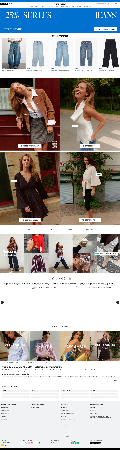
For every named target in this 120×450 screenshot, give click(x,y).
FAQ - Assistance (64, 407)
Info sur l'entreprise (94, 413)
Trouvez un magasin (37, 404)
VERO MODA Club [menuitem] (87, 6)
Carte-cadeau (3, 427)
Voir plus (116, 380)
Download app (4, 419)
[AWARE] (45, 346)
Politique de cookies (64, 433)
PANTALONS (35, 397)
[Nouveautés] (30, 114)
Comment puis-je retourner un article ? (68, 419)
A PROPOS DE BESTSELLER (97, 404)
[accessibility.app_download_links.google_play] (93, 443)
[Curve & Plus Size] (105, 346)
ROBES (4, 393)
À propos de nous (4, 407)
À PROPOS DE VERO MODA (8, 404)
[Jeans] (60, 20)
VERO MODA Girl (114, 376)
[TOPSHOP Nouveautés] (75, 346)
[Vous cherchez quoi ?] (108, 3)
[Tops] (90, 132)
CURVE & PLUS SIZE (66, 390)
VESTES (4, 390)
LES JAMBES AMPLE (66, 393)
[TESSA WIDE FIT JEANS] (60, 253)
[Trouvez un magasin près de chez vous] (111, 3)
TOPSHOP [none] (10, 3)
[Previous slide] (1, 54)
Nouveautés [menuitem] (31, 6)
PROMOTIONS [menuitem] (50, 6)
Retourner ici (63, 416)
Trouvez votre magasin (35, 407)
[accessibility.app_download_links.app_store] (99, 443)
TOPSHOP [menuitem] (56, 6)
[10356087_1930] (30, 170)
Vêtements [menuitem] (37, 6)
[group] (12, 56)
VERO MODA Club (5, 413)
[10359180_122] (90, 170)
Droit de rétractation (64, 427)
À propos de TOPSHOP (5, 410)
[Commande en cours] (118, 3)
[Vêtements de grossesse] (15, 346)
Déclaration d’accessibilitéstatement (8, 430)
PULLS (63, 397)
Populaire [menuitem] (43, 6)
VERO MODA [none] (4, 3)
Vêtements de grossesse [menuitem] (77, 6)
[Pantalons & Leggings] (90, 229)
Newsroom (3, 416)
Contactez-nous (64, 422)
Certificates (3, 425)
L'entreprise (92, 407)
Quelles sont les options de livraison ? (68, 413)
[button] (12, 53)
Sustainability (3, 422)
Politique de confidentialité (66, 430)
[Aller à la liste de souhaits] (116, 3)
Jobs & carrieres (93, 410)
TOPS (4, 397)
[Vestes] (90, 206)
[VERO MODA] (60, 4)
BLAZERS (93, 390)
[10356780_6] (90, 96)
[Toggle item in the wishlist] (22, 39)
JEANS (33, 390)
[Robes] (30, 206)
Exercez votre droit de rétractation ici (68, 436)
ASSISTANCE (64, 404)
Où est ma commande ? (65, 410)
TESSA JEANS (94, 393)
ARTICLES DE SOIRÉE (95, 397)
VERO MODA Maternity (70, 376)
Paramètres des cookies (60, 448)
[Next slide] (119, 54)
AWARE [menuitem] (62, 6)
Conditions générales (65, 425)
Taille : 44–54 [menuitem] (67, 6)
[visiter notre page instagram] (53, 443)
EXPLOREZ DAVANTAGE (60, 326)
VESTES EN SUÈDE (36, 393)
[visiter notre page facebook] (51, 443)
